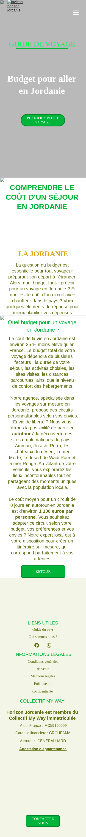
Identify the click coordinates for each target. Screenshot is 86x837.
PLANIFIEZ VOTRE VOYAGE (43, 120)
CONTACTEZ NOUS (43, 821)
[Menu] (76, 13)
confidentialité (43, 691)
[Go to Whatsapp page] (49, 645)
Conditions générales (43, 661)
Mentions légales (43, 676)
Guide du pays (42, 629)
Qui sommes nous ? (43, 637)
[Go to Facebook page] (36, 645)
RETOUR (43, 571)
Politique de (43, 684)
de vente (43, 669)
